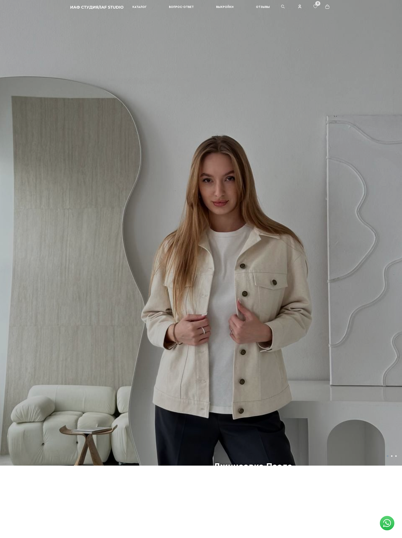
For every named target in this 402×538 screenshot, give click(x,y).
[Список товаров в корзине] (327, 8)
